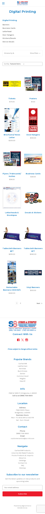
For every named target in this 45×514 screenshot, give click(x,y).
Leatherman (22, 366)
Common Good (22, 376)
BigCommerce (26, 506)
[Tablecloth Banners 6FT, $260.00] (33, 234)
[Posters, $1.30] (33, 84)
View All (22, 381)
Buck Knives (22, 371)
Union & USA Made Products (23, 453)
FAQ (22, 465)
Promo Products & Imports (22, 455)
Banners (6, 25)
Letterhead (7, 31)
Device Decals (8, 42)
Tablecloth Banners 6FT (33, 249)
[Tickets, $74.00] (12, 84)
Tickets (11, 98)
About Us (22, 458)
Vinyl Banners (33, 287)
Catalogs (22, 460)
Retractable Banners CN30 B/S (12, 288)
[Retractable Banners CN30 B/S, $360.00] (12, 272)
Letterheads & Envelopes (12, 213)
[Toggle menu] (3, 3)
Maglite (22, 379)
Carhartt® (22, 364)
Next (39, 303)
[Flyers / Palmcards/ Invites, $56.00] (12, 159)
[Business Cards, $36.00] (33, 159)
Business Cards (9, 28)
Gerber (22, 374)
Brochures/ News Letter (12, 136)
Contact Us (22, 463)
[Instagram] (26, 340)
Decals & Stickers (33, 212)
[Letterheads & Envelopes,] (12, 198)
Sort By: (6, 64)
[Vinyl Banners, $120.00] (33, 272)
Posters (33, 98)
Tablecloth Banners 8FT (12, 249)
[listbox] (18, 64)
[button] (22, 53)
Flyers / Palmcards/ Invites (12, 174)
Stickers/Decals (9, 38)
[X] (22, 340)
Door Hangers (8, 35)
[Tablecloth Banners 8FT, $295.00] (12, 234)
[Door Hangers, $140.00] (33, 120)
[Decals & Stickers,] (33, 198)
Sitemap (22, 468)
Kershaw (22, 369)
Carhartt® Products (22, 450)
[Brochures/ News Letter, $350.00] (12, 120)
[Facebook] (18, 340)
